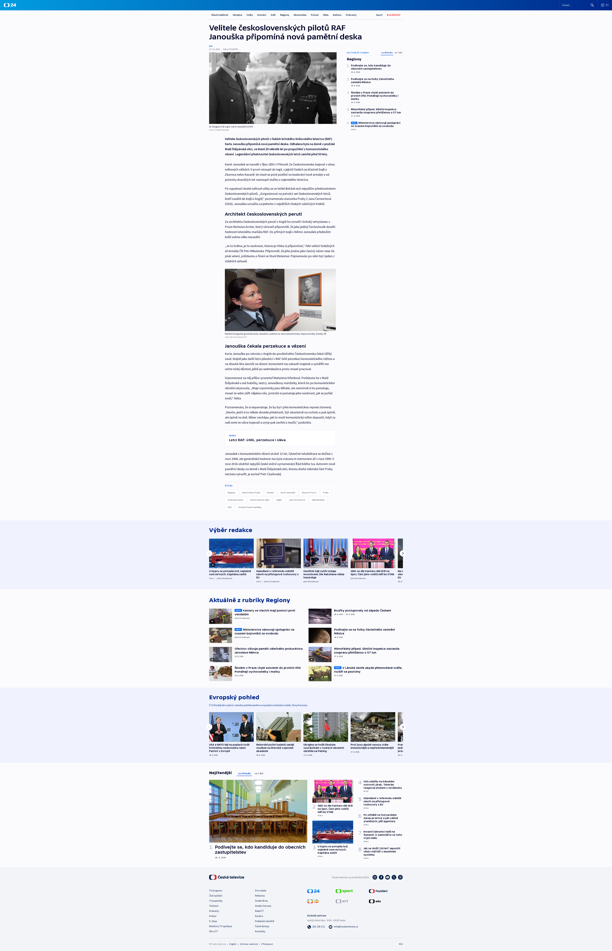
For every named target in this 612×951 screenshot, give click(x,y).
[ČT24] (10, 5)
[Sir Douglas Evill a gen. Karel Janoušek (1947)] (273, 88)
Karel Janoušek (288, 492)
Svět (273, 14)
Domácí (261, 14)
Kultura (337, 14)
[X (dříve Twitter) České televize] (394, 877)
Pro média (260, 890)
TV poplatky (215, 900)
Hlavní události (219, 14)
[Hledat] (592, 5)
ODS (230, 507)
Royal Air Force (309, 492)
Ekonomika (300, 14)
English (232, 944)
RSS (401, 944)
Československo (236, 499)
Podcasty (351, 14)
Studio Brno (261, 900)
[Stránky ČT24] (313, 890)
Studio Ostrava (263, 905)
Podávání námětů (264, 921)
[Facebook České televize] (381, 877)
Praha (325, 492)
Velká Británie (318, 499)
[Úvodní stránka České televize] (227, 877)
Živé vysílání (215, 895)
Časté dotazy (262, 926)
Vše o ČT (213, 931)
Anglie (279, 499)
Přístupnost (267, 944)
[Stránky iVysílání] (378, 890)
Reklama (260, 895)
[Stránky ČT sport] (344, 890)
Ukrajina (237, 14)
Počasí (314, 14)
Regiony (284, 14)
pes (211, 45)
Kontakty (260, 931)
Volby (250, 14)
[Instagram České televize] (374, 877)
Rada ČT (259, 910)
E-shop (213, 921)
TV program (215, 890)
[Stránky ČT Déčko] (313, 900)
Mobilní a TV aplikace (220, 926)
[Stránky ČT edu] (375, 900)
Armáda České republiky (250, 507)
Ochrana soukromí (249, 944)
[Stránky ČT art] (342, 900)
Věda (325, 14)
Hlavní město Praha (251, 492)
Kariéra (259, 916)
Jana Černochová (297, 499)
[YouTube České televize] (387, 877)
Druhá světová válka (259, 499)
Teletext (214, 905)
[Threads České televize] (400, 877)
